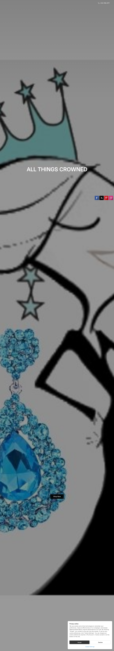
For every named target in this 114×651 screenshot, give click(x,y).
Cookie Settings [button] (89, 646)
